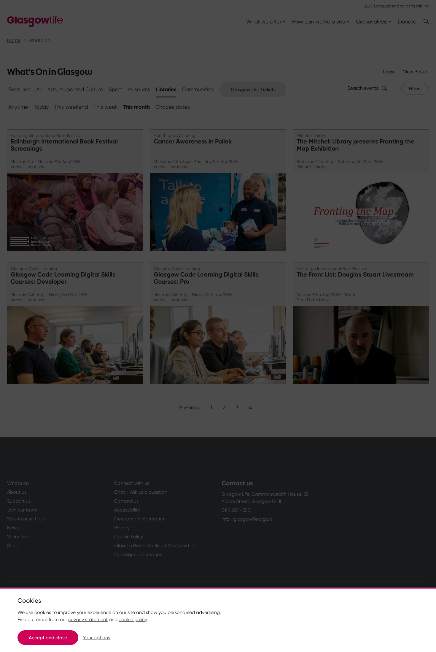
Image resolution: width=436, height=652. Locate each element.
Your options (96, 637)
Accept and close (48, 637)
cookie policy (133, 619)
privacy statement (88, 619)
